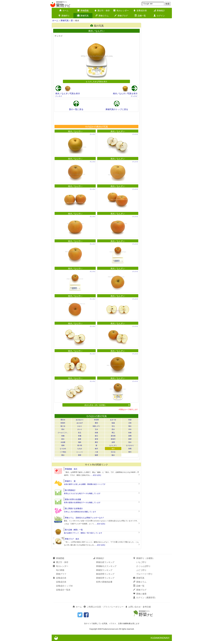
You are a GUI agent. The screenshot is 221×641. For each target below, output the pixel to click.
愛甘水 (63, 419)
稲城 (113, 423)
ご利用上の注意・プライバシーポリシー (105, 606)
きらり (79, 429)
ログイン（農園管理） (146, 597)
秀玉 (113, 432)
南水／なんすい (75, 131)
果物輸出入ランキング (106, 566)
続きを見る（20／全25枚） (96, 405)
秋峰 (62, 436)
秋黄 (96, 432)
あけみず (80, 423)
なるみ (79, 448)
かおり (79, 426)
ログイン (161, 15)
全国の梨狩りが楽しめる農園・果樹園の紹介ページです (85, 484)
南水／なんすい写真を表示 (67, 93)
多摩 (113, 442)
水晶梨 (63, 442)
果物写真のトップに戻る (117, 109)
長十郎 (79, 445)
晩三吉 (63, 426)
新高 (129, 448)
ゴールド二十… (63, 432)
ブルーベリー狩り (144, 573)
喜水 (62, 429)
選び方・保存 (103, 10)
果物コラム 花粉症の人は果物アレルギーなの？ (84, 517)
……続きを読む (95, 475)
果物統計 (161, 10)
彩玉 (79, 432)
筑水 (129, 442)
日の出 (113, 452)
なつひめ (63, 448)
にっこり (80, 452)
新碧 (129, 439)
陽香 (96, 455)
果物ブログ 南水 (72, 538)
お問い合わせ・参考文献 (139, 606)
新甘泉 (113, 436)
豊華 (79, 455)
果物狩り (65, 15)
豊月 (129, 452)
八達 (96, 452)
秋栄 (129, 419)
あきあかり (80, 419)
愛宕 (96, 423)
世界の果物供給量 (104, 581)
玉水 (96, 429)
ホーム (65, 10)
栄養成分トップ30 (64, 585)
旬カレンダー (123, 10)
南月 (96, 448)
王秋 (129, 423)
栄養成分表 (142, 10)
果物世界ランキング (105, 577)
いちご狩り (141, 562)
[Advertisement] (96, 118)
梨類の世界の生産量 (73, 499)
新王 (96, 436)
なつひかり (130, 445)
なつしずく (113, 445)
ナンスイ (58, 96)
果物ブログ (123, 15)
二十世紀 (63, 452)
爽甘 (96, 442)
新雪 (96, 439)
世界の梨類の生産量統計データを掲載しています (82, 502)
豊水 (62, 455)
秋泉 (129, 432)
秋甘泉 (96, 419)
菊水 (129, 426)
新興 (129, 436)
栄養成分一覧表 (63, 589)
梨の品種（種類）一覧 (74, 529)
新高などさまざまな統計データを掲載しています (82, 493)
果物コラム (103, 15)
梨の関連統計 (70, 490)
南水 (113, 448)
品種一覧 (142, 15)
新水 (62, 439)
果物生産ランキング (105, 562)
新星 (79, 439)
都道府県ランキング (105, 573)
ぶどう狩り (141, 570)
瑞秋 (79, 442)
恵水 (113, 429)
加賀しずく (96, 426)
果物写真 (84, 15)
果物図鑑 (84, 10)
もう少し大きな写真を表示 (96, 81)
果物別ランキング (104, 570)
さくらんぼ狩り (143, 566)
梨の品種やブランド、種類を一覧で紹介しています (83, 533)
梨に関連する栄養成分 (74, 508)
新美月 (113, 439)
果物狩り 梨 (70, 481)
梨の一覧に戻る (76, 109)
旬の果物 (60, 570)
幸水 (129, 429)
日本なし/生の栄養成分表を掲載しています (80, 511)
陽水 (113, 455)
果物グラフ (61, 573)
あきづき (113, 419)
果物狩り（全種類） (145, 558)
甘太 (113, 426)
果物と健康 (141, 593)
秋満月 (63, 423)
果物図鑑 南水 (71, 469)
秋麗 (79, 436)
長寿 (62, 445)
